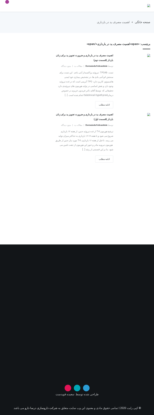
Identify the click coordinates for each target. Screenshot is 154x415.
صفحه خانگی (142, 22)
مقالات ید (78, 66)
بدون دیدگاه (66, 66)
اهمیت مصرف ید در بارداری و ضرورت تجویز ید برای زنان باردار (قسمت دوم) (84, 57)
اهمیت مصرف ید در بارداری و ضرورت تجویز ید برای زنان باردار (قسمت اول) (84, 117)
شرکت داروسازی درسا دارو (40, 408)
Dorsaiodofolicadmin (96, 66)
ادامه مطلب (104, 104)
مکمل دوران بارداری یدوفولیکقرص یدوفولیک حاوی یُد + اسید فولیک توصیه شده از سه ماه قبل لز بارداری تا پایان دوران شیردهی (148, 5)
